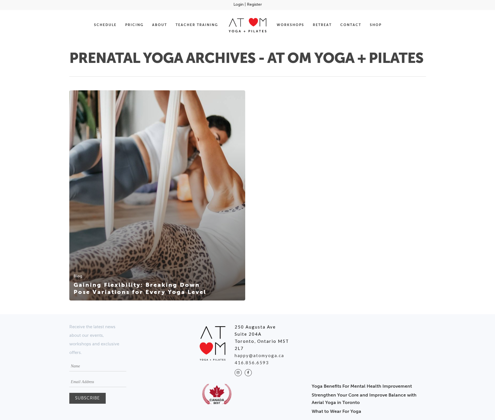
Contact (350, 25)
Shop (376, 25)
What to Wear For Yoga (336, 411)
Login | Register (247, 5)
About (159, 25)
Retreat (322, 25)
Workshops (290, 25)
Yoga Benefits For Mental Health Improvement (362, 386)
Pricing (134, 25)
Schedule (105, 25)
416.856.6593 (252, 362)
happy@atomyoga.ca (259, 355)
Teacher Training (197, 25)
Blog (78, 276)
